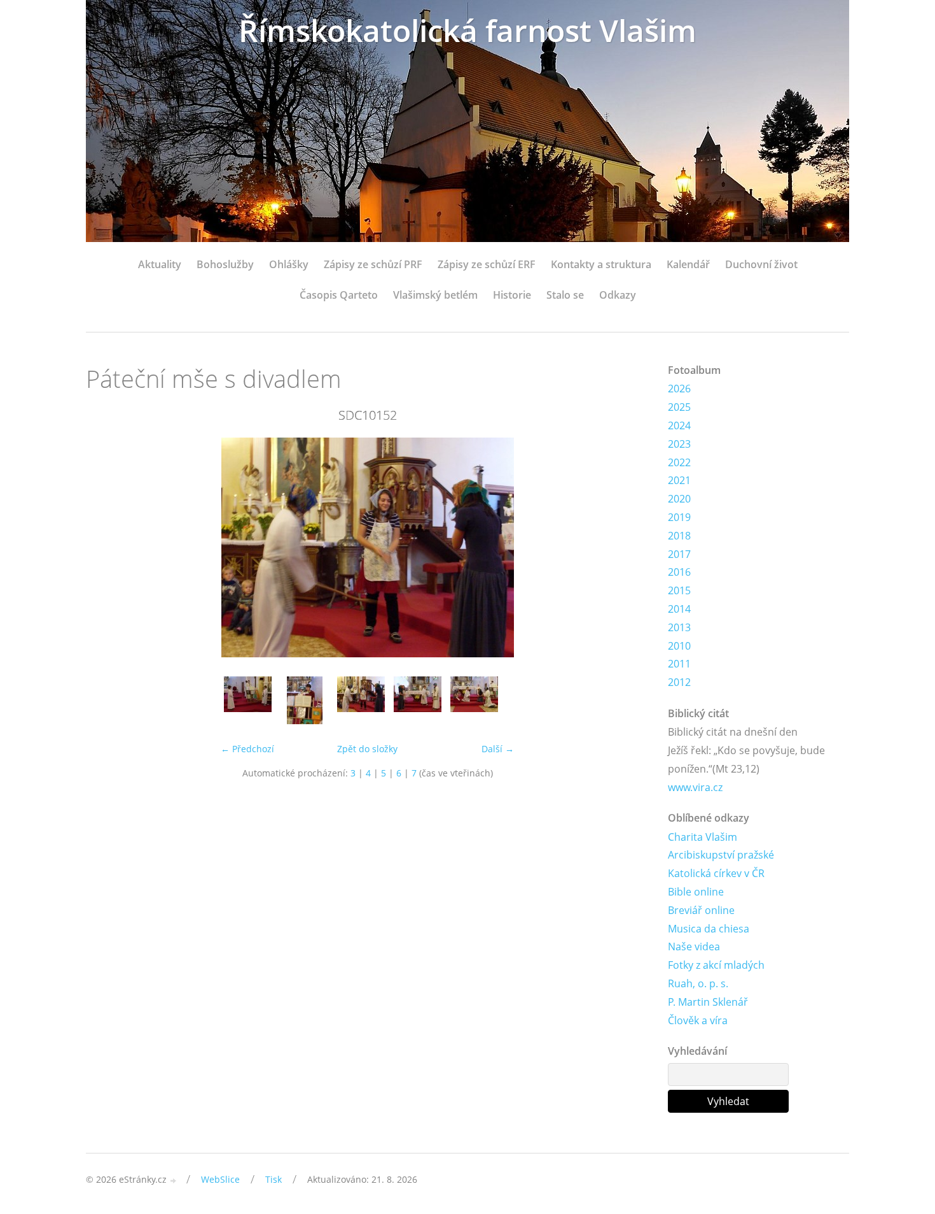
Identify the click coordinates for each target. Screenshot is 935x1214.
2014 (679, 609)
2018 (679, 536)
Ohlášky (288, 264)
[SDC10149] (248, 700)
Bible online (696, 892)
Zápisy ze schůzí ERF (487, 264)
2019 (679, 517)
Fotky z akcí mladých (716, 965)
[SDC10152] (361, 700)
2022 (679, 462)
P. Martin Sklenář (708, 1002)
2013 (679, 627)
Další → (497, 749)
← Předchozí (247, 749)
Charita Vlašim (702, 837)
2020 (679, 499)
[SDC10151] (304, 700)
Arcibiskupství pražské (721, 855)
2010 (679, 646)
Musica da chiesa (708, 929)
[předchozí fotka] (106, 547)
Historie (512, 295)
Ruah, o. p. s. (698, 983)
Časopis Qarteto (339, 295)
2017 (679, 554)
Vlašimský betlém (435, 295)
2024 (679, 425)
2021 (679, 480)
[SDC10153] (417, 700)
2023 (679, 444)
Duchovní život (761, 264)
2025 (679, 407)
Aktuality (159, 264)
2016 (679, 572)
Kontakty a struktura (601, 264)
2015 (679, 590)
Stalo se (565, 295)
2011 (679, 664)
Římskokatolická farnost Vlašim (467, 30)
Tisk (273, 1179)
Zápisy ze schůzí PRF (373, 264)
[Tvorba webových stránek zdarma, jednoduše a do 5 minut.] (173, 1180)
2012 (679, 682)
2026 (679, 389)
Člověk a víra (698, 1020)
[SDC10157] (474, 700)
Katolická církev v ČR (716, 873)
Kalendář (688, 264)
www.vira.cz (695, 787)
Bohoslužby (225, 264)
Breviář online (701, 910)
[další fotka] (628, 547)
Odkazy (617, 295)
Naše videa (694, 946)
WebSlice (220, 1179)
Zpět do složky (367, 749)
